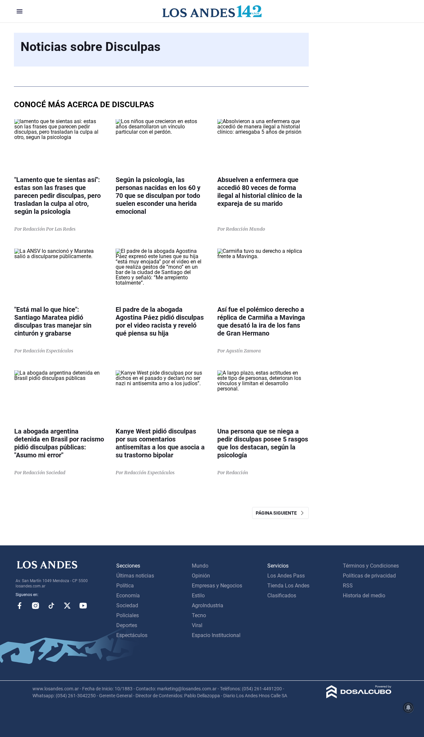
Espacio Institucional (216, 635)
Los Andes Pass (286, 576)
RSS (348, 585)
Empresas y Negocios (217, 585)
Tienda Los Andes (288, 585)
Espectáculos (131, 635)
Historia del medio (364, 595)
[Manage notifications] (408, 707)
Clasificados (281, 595)
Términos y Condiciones (371, 566)
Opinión (201, 576)
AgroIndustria (207, 605)
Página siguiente (278, 513)
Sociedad (127, 605)
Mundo (200, 566)
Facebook (20, 606)
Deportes (126, 625)
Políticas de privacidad (369, 576)
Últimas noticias (135, 576)
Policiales (127, 615)
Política (125, 585)
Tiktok (51, 606)
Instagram (35, 606)
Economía (128, 595)
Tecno (199, 615)
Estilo (198, 595)
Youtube (83, 606)
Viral (197, 625)
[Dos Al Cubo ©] (359, 696)
